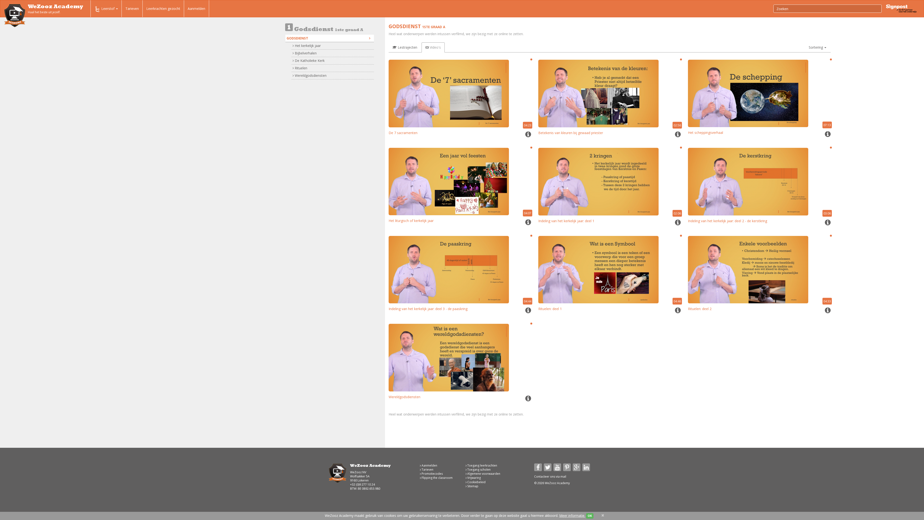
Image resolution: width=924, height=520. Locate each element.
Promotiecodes (432, 474)
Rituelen (300, 68)
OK (590, 516)
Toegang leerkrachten (482, 465)
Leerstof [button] (108, 8)
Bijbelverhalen (305, 53)
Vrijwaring (474, 478)
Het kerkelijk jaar (307, 45)
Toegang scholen (479, 470)
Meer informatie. (572, 515)
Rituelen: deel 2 (700, 308)
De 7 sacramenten (403, 132)
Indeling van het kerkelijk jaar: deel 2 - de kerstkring (727, 221)
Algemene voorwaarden (483, 474)
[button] (817, 47)
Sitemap (472, 486)
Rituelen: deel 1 (550, 308)
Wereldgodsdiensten (310, 75)
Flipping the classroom (437, 478)
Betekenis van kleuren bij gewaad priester (570, 132)
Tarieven (132, 8)
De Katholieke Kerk (309, 60)
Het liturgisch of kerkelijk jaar (411, 220)
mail (563, 476)
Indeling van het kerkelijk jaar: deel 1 (566, 221)
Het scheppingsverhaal (705, 132)
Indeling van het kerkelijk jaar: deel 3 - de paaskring (428, 308)
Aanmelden (196, 8)
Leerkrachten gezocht (163, 8)
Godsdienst (297, 38)
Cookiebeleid (476, 482)
